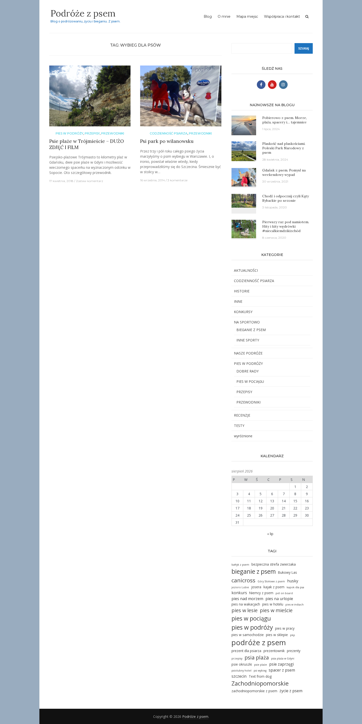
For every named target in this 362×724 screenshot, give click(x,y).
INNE (238, 301)
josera (256, 587)
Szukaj (303, 48)
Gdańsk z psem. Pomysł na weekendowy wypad (284, 172)
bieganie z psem (253, 571)
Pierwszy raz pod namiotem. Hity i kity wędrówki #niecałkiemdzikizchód (285, 226)
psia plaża (257, 657)
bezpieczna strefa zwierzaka (273, 564)
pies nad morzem (247, 598)
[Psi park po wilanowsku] (180, 98)
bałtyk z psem (240, 564)
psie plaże (260, 664)
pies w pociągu (251, 618)
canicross (243, 580)
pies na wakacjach (245, 604)
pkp (292, 635)
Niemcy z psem (261, 592)
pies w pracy (285, 628)
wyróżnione (243, 436)
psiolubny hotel (241, 670)
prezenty (293, 650)
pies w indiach (294, 604)
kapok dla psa (295, 587)
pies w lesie (244, 610)
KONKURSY (243, 311)
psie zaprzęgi (281, 664)
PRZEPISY (92, 133)
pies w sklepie (277, 634)
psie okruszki (241, 664)
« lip (270, 533)
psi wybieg (260, 670)
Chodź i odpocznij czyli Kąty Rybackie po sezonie (285, 198)
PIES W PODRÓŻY (69, 133)
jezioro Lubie (240, 587)
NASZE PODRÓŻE (248, 353)
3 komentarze (177, 180)
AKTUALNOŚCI (246, 270)
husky (292, 581)
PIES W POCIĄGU (250, 381)
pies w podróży (252, 627)
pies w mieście (276, 610)
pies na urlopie (279, 598)
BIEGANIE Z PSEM (251, 329)
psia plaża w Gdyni (282, 658)
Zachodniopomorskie (260, 683)
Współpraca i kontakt (282, 16)
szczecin (239, 676)
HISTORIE (241, 291)
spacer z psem (282, 670)
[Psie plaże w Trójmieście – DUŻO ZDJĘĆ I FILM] (90, 98)
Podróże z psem (82, 13)
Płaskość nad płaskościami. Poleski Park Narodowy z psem (283, 148)
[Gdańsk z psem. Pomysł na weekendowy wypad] (243, 176)
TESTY (239, 425)
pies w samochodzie (247, 634)
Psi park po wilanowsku (167, 141)
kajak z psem (273, 587)
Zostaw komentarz (89, 181)
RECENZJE (242, 415)
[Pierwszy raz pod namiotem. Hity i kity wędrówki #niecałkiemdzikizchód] (243, 228)
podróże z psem (258, 642)
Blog (208, 16)
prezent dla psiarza (246, 650)
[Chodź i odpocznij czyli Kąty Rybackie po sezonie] (243, 200)
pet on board (284, 593)
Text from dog (260, 676)
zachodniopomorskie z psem (254, 691)
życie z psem (291, 690)
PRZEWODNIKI (112, 133)
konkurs (239, 592)
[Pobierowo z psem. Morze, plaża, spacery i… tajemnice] (243, 125)
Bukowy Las (287, 572)
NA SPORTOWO (247, 322)
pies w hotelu (272, 604)
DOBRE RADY (247, 371)
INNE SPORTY (247, 340)
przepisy (236, 658)
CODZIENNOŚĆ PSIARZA (168, 133)
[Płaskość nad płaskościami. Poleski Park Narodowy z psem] (243, 151)
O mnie (224, 16)
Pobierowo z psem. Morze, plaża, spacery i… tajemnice (284, 120)
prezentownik (274, 650)
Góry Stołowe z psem (271, 581)
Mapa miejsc (247, 16)
